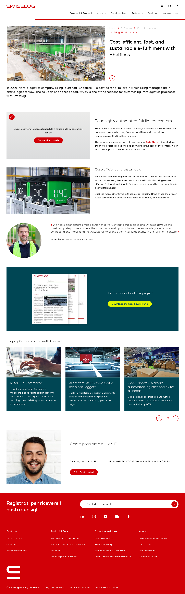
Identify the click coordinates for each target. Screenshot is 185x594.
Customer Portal (148, 556)
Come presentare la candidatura (113, 556)
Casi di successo (146, 28)
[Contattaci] (162, 5)
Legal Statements (55, 587)
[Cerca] (177, 5)
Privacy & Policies (80, 587)
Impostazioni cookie (107, 587)
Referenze (137, 13)
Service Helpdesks (17, 550)
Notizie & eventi (147, 550)
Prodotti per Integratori (63, 556)
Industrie (101, 13)
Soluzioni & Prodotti (81, 13)
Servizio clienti (119, 13)
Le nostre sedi (14, 538)
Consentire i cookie (48, 140)
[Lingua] (169, 5)
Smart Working (103, 544)
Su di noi (152, 13)
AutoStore (152, 142)
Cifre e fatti (145, 544)
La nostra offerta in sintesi (153, 538)
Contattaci (12, 544)
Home (112, 28)
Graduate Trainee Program (110, 550)
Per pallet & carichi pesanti (65, 538)
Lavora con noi (170, 13)
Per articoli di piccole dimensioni (68, 544)
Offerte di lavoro (104, 538)
